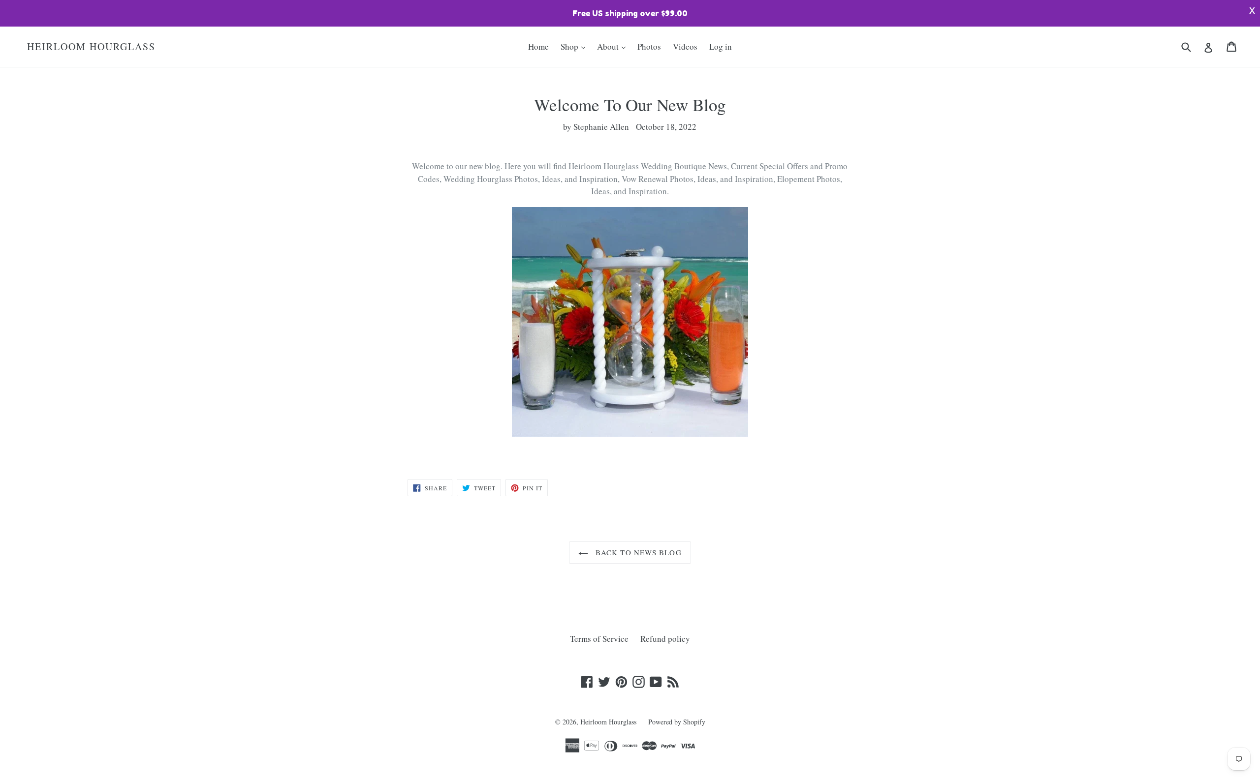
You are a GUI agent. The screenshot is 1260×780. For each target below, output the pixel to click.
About (609, 46)
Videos (685, 46)
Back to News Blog (637, 552)
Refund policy (665, 638)
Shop (570, 46)
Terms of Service (599, 638)
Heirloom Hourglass (91, 47)
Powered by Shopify (676, 721)
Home (538, 46)
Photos (649, 46)
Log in (720, 46)
